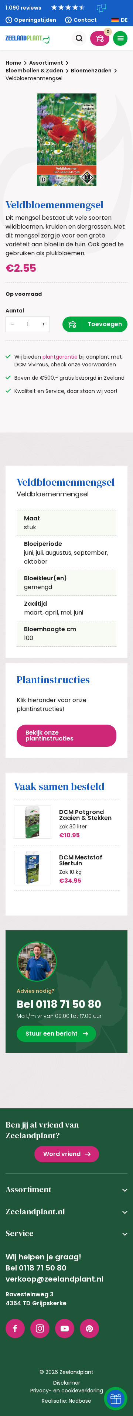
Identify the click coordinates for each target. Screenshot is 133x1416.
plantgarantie (60, 356)
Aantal (15, 310)
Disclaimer (66, 1382)
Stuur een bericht (51, 1033)
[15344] (94, 324)
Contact (85, 20)
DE (124, 20)
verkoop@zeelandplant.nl (54, 1279)
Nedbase (80, 1401)
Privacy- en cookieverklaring (66, 1390)
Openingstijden (35, 20)
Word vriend (62, 1154)
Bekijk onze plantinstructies (49, 735)
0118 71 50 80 (42, 1268)
